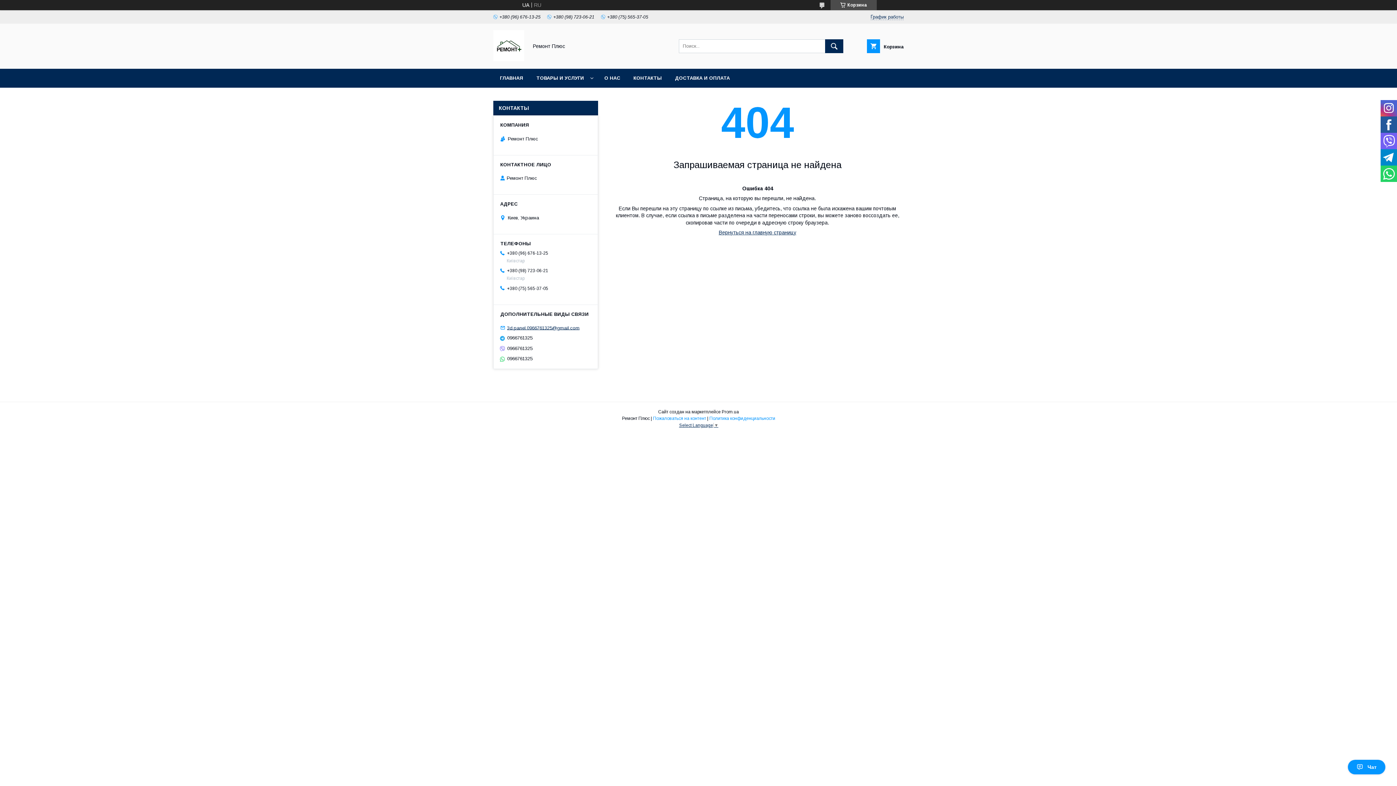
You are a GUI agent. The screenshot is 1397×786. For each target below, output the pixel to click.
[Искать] (834, 46)
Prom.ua (730, 411)
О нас (612, 78)
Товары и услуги (560, 78)
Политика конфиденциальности (742, 418)
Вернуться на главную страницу (757, 232)
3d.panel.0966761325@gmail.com (543, 327)
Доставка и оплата (702, 78)
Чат (1372, 767)
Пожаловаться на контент (679, 418)
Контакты (647, 78)
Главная (511, 78)
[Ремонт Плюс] (508, 59)
